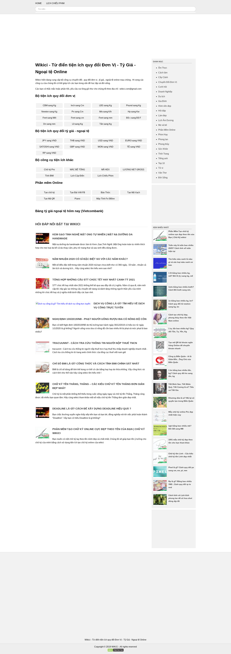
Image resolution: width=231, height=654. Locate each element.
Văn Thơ (162, 173)
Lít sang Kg (77, 124)
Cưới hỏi (162, 87)
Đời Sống (163, 177)
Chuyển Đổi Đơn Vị (167, 82)
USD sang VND (105, 140)
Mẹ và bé (162, 125)
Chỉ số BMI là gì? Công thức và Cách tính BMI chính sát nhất (95, 363)
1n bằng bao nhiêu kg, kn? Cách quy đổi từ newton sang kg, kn (180, 304)
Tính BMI (49, 176)
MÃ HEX (105, 169)
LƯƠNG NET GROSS (133, 169)
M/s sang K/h (105, 111)
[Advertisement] (115, 37)
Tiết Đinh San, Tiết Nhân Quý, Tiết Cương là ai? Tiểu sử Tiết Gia (181, 387)
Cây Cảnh (163, 77)
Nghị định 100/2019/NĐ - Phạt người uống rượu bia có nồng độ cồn (99, 319)
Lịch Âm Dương (166, 120)
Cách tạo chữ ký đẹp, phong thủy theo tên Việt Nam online (179, 318)
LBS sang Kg (105, 105)
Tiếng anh (163, 158)
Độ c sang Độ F (133, 118)
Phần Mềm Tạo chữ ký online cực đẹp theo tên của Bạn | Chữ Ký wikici (181, 234)
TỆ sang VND (133, 147)
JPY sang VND (49, 140)
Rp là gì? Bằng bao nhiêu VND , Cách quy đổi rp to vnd (180, 484)
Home (38, 3)
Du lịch (161, 96)
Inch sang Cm (77, 105)
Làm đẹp (162, 115)
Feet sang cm (77, 118)
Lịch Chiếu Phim (105, 176)
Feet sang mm (105, 118)
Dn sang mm (49, 124)
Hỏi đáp (162, 111)
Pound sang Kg (133, 105)
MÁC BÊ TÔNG (77, 169)
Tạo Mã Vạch (133, 192)
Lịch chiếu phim (55, 3)
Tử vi (160, 168)
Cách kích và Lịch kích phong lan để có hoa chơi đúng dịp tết (180, 498)
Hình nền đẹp (164, 106)
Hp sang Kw (133, 111)
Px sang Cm (77, 111)
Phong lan (163, 139)
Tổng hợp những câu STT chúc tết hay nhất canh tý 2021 (93, 279)
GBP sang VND (77, 147)
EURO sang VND (133, 140)
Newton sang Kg (49, 111)
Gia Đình (162, 101)
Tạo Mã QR (49, 198)
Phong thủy (163, 144)
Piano (77, 198)
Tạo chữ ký (49, 192)
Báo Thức (105, 192)
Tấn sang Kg (105, 124)
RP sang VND (49, 153)
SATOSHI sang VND (49, 147)
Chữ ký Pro (49, 169)
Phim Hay (163, 134)
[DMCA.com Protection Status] (115, 651)
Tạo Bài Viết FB (77, 192)
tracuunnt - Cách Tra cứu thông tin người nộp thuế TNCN (94, 343)
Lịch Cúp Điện (77, 176)
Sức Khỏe (163, 149)
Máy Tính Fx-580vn (105, 198)
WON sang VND (105, 147)
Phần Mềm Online (166, 130)
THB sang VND (77, 140)
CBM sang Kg (49, 105)
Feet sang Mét (49, 118)
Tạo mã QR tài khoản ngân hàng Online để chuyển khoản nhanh (180, 345)
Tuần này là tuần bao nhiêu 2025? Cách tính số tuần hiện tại (180, 248)
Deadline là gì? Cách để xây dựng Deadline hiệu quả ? (91, 408)
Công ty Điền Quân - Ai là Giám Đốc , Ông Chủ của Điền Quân (179, 359)
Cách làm (162, 72)
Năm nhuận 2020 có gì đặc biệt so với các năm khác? (90, 259)
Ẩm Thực (162, 68)
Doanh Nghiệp (165, 91)
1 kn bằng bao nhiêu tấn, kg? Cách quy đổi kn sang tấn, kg (180, 373)
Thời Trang (163, 154)
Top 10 (161, 163)
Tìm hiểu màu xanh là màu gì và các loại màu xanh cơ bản (180, 262)
